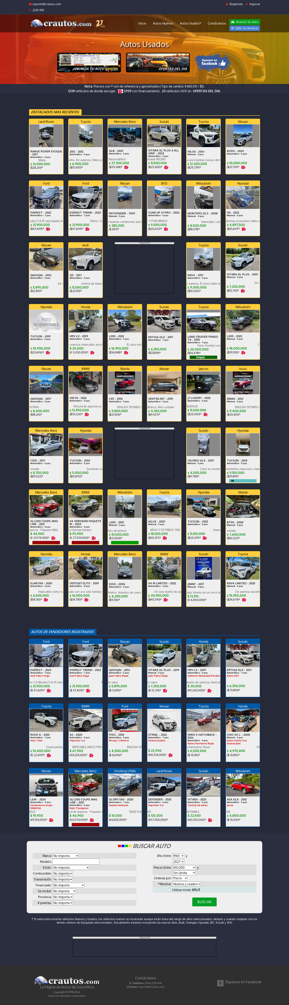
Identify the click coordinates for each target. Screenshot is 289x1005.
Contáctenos (217, 23)
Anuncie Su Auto (246, 22)
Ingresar (254, 4)
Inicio (142, 23)
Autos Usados (190, 23)
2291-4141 (37, 10)
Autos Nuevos (163, 23)
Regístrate (236, 4)
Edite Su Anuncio (246, 28)
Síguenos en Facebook (243, 982)
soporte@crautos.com (46, 4)
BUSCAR (204, 902)
